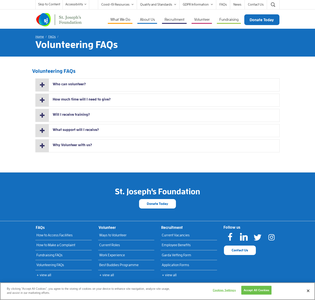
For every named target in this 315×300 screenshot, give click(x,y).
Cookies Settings (224, 290)
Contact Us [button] (240, 250)
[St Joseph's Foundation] (58, 19)
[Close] (308, 291)
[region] (157, 291)
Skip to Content (49, 4)
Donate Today (157, 204)
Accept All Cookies (256, 290)
